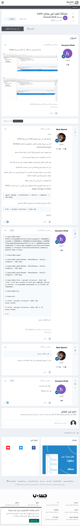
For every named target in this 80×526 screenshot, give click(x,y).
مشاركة (21, 19)
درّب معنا (42, 481)
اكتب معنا (49, 481)
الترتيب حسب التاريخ (8, 121)
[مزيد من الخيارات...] (5, 45)
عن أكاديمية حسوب (68, 481)
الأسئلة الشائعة (57, 481)
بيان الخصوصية (22, 481)
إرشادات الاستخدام (33, 481)
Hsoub (22, 485)
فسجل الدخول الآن (38, 414)
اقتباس (51, 113)
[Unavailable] (30, 65)
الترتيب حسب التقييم (18, 121)
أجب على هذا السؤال (12, 28)
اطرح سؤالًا (30, 28)
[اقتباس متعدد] (56, 113)
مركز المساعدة (12, 481)
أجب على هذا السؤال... (59, 423)
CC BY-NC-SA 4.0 (43, 485)
